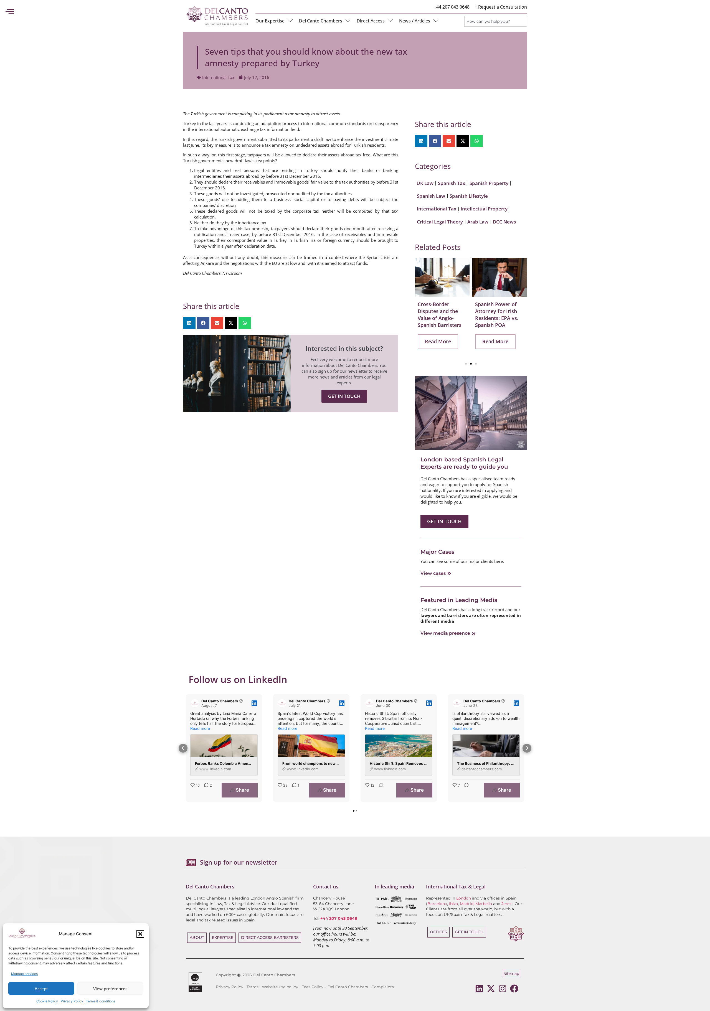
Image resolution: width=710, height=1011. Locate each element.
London (463, 898)
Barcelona (437, 903)
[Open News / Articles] (435, 21)
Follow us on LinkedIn (238, 679)
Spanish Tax (451, 183)
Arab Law (477, 222)
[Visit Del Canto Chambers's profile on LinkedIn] (194, 703)
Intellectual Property (484, 208)
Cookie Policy (47, 1001)
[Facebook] (514, 988)
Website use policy (280, 986)
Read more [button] (200, 728)
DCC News (504, 222)
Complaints (382, 986)
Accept (41, 988)
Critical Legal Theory (440, 222)
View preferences (110, 988)
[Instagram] (502, 988)
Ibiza (453, 903)
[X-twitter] (491, 988)
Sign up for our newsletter (239, 862)
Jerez (506, 903)
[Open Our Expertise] (290, 21)
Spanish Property (489, 183)
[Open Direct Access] (390, 21)
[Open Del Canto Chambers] (348, 21)
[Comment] (379, 790)
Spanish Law (431, 196)
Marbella (483, 903)
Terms (252, 986)
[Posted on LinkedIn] (254, 703)
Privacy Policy (72, 1001)
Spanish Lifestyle (469, 196)
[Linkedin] (479, 988)
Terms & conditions (100, 1001)
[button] (140, 934)
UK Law (425, 183)
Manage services (24, 974)
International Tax (218, 77)
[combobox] (495, 21)
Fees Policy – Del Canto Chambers (334, 986)
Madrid (466, 903)
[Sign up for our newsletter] (191, 863)
